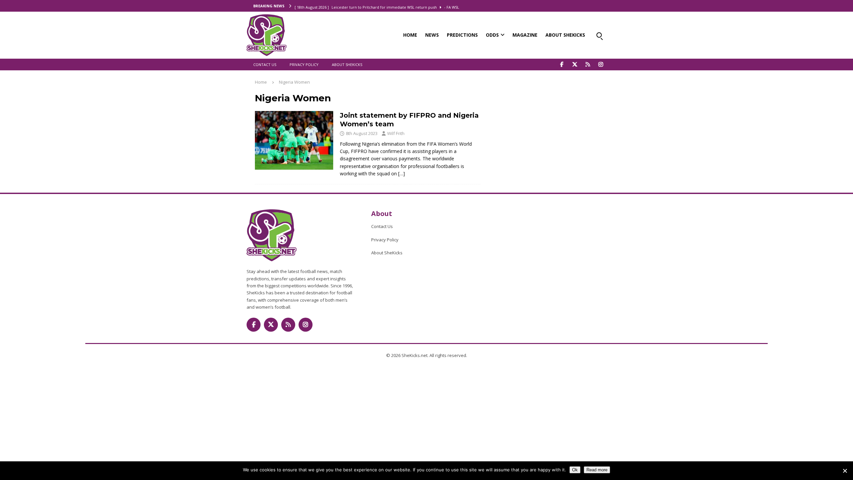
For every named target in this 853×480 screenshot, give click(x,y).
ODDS (492, 35)
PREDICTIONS (462, 35)
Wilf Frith (396, 133)
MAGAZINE (524, 35)
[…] (401, 173)
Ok (575, 469)
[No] (844, 470)
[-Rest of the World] (294, 140)
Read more (596, 469)
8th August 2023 (362, 133)
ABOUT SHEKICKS (565, 35)
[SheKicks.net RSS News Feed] (587, 64)
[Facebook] (561, 64)
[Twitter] (574, 64)
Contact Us (264, 64)
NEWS (432, 35)
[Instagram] (600, 64)
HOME (410, 35)
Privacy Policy (304, 64)
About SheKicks (347, 64)
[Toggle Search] (599, 35)
